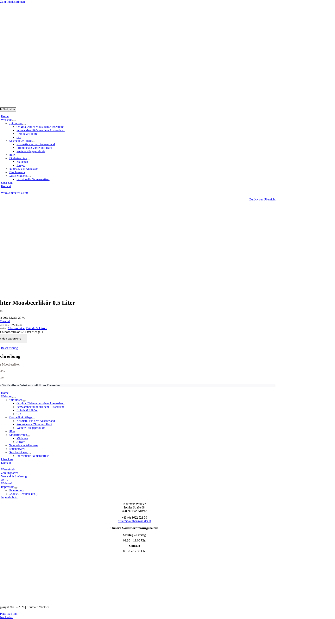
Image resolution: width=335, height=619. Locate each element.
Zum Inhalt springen (12, 1)
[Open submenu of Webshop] (14, 120)
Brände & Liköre (36, 328)
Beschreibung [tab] (9, 348)
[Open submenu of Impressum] (15, 487)
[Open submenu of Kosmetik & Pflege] (33, 141)
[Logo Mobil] (167, 105)
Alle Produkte (16, 328)
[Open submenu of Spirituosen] (24, 124)
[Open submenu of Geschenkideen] (29, 176)
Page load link (8, 613)
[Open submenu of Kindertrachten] (28, 159)
